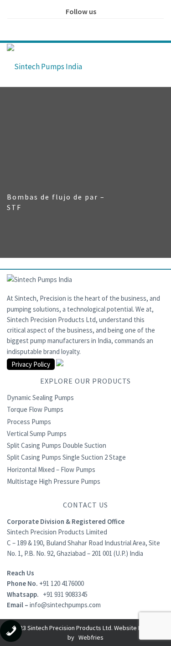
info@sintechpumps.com (65, 604)
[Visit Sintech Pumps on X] (76, 26)
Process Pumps (29, 421)
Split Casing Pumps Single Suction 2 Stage (66, 457)
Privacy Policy (30, 364)
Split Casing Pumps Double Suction (56, 445)
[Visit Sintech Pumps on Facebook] (57, 26)
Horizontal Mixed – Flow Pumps (51, 469)
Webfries (91, 637)
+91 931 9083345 (65, 594)
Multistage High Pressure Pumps (53, 481)
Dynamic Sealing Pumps (40, 397)
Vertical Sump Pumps (37, 433)
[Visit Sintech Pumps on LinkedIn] (95, 26)
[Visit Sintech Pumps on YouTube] (114, 26)
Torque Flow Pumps (35, 409)
